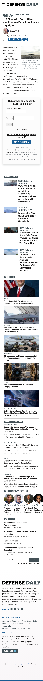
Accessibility (6, 626)
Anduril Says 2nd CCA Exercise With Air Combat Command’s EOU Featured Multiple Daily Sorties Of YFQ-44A (21, 330)
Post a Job (21, 564)
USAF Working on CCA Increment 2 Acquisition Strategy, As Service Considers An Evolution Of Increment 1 (27, 193)
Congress (7, 474)
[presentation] (9, 499)
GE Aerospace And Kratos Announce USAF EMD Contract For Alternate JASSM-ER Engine (20, 358)
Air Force (8, 325)
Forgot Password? (21, 129)
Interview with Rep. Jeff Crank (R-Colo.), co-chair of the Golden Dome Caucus (21, 446)
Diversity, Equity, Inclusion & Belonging (16, 628)
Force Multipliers (8, 505)
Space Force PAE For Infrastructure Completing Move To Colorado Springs (19, 302)
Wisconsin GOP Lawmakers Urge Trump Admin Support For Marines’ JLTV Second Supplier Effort (20, 479)
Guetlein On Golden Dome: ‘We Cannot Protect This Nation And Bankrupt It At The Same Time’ (28, 237)
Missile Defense (10, 409)
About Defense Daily (29, 621)
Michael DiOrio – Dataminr (17, 510)
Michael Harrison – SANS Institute (8, 511)
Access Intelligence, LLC (20, 664)
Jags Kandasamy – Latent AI (38, 510)
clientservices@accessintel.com (16, 150)
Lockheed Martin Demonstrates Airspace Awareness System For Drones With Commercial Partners (28, 262)
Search (33, 560)
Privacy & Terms (22, 624)
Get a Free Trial (21, 142)
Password (9, 118)
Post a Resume (33, 564)
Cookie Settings (8, 624)
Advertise (5, 621)
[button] (3, 4)
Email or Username (13, 108)
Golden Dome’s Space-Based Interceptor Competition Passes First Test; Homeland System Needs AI (20, 413)
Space (6, 299)
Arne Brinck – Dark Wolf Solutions (28, 510)
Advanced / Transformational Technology (16, 15)
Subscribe (15, 621)
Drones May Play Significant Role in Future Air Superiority (27, 217)
